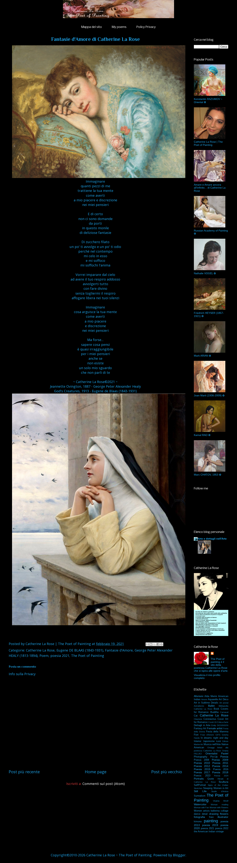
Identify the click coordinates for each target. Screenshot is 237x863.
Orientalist (211, 753)
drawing (213, 813)
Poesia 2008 (201, 760)
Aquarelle (213, 699)
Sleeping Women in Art (215, 788)
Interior (197, 741)
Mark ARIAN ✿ (202, 355)
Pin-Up (214, 756)
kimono (198, 821)
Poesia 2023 (202, 775)
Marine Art (198, 744)
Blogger (179, 855)
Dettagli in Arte (202, 725)
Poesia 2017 (202, 772)
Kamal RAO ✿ (202, 435)
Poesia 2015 (202, 769)
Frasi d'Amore (207, 735)
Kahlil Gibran (222, 741)
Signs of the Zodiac (218, 785)
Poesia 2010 (202, 762)
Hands (197, 738)
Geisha (225, 735)
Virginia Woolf (220, 801)
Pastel (224, 753)
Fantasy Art (200, 728)
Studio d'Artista (219, 791)
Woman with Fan (201, 807)
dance (197, 814)
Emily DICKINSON (219, 725)
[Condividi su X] (154, 644)
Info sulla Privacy (22, 674)
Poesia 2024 (221, 776)
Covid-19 (212, 722)
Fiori (196, 734)
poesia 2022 (221, 828)
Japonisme (209, 741)
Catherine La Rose (40, 650)
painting (211, 821)
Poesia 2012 (202, 766)
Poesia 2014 (220, 766)
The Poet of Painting (87, 655)
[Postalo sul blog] (151, 644)
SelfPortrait (200, 785)
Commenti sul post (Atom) (103, 783)
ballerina (215, 811)
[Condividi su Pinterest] (161, 644)
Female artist (214, 728)
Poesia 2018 (220, 772)
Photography (200, 756)
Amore (204, 699)
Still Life (200, 791)
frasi (211, 817)
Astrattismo (199, 706)
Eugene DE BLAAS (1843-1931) (79, 650)
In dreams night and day (214, 738)
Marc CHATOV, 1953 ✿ (207, 474)
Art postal (223, 703)
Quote (210, 779)
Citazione (198, 719)
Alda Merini (210, 696)
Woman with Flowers (219, 807)
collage (224, 811)
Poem (44, 655)
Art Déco (223, 699)
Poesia (224, 756)
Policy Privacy (146, 27)
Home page (95, 771)
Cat (196, 715)
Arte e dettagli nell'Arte (212, 538)
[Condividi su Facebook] (158, 644)
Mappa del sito (91, 27)
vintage (220, 831)
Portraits (199, 778)
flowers (224, 813)
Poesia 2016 (220, 769)
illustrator (223, 816)
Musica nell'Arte (212, 744)
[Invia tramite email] (147, 644)
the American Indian (204, 831)
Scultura (223, 781)
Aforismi (198, 696)
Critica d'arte (222, 722)
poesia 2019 (210, 825)
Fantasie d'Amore (119, 650)
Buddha (214, 712)
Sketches (198, 788)
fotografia (199, 816)
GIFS (218, 735)
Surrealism (199, 796)
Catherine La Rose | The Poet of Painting (208, 143)
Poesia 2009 (220, 759)
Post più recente (24, 771)
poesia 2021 (59, 655)
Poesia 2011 (220, 762)
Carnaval (224, 712)
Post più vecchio (166, 771)
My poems (119, 27)
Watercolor (200, 804)
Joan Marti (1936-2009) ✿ (209, 395)
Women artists (202, 811)
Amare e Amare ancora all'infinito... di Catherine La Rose (210, 187)
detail (205, 814)
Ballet (211, 705)
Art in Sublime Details (206, 702)
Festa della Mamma (217, 731)
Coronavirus (209, 719)
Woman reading (219, 804)
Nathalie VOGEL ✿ (205, 273)
